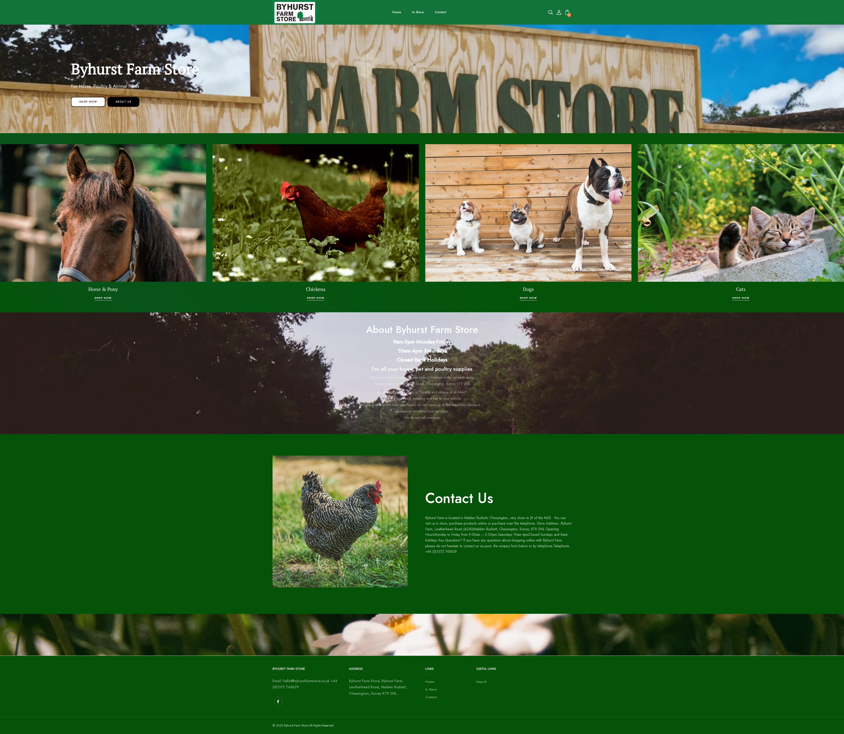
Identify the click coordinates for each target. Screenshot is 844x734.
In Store (431, 689)
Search (481, 681)
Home (429, 681)
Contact (431, 697)
